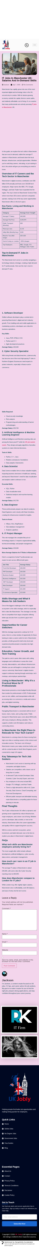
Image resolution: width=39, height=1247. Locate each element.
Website (5, 950)
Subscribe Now (19, 1224)
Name (5, 934)
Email (4, 942)
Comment (6, 908)
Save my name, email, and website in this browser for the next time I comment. (17, 960)
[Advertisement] (19, 19)
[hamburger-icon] (34, 44)
